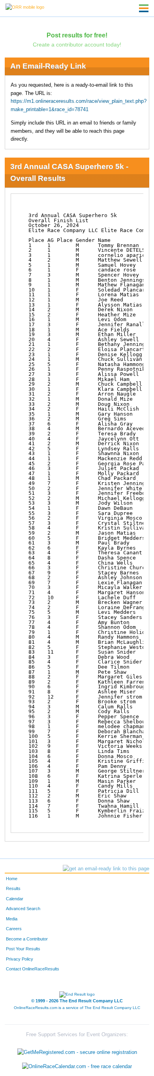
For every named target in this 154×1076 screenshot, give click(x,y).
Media (11, 918)
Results (13, 888)
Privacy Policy (19, 959)
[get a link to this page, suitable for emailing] (106, 869)
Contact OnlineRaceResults (32, 968)
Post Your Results (23, 948)
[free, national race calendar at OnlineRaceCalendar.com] (77, 1066)
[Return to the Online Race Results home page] (25, 6)
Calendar (14, 898)
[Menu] (143, 8)
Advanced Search (23, 908)
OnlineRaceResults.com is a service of (77, 1007)
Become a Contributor (27, 939)
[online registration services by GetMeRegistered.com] (77, 1050)
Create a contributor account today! (77, 44)
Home (11, 878)
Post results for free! (77, 35)
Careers (14, 928)
